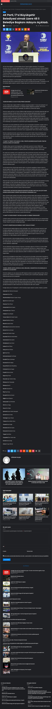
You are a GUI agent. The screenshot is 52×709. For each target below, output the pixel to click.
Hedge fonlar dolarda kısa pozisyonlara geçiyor (22, 658)
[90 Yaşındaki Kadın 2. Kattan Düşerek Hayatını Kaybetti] (10, 512)
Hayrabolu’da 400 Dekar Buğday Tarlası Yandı (24, 517)
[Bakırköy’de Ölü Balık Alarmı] (30, 92)
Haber (9, 9)
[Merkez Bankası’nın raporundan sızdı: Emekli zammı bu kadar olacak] (6, 630)
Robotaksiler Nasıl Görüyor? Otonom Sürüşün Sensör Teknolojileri (26, 608)
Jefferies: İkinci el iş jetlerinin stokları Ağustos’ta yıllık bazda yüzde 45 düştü (20, 643)
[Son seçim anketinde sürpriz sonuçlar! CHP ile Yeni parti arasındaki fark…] (6, 654)
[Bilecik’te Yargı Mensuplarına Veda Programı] (42, 498)
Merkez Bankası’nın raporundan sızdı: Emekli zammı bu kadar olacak (26, 628)
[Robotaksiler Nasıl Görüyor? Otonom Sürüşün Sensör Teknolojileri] (6, 609)
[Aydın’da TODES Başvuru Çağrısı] (6, 583)
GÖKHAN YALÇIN (8, 25)
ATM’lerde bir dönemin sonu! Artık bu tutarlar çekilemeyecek (41, 518)
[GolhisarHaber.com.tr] (26, 4)
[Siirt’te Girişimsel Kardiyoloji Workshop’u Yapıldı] (10, 498)
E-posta (5, 551)
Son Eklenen (26, 565)
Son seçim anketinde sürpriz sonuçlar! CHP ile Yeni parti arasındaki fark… (27, 652)
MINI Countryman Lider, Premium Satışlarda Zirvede (15, 640)
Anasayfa (6, 9)
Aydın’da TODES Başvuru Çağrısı (16, 1)
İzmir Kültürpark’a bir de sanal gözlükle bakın (21, 646)
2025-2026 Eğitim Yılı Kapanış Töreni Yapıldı (21, 669)
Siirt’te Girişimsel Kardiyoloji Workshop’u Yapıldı (9, 503)
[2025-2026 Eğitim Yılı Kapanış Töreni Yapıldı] (6, 671)
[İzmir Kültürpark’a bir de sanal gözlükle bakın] (6, 648)
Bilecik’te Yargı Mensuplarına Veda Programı (41, 503)
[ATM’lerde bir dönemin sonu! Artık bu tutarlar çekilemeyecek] (42, 512)
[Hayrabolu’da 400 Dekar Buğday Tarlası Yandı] (26, 512)
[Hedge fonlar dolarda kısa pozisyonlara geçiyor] (6, 660)
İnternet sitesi (30, 551)
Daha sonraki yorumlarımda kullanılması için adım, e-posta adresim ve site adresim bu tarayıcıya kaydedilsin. (26, 555)
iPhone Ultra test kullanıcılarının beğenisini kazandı (23, 664)
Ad (4, 546)
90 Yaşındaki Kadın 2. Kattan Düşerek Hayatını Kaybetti (9, 517)
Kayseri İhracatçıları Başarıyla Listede (12, 599)
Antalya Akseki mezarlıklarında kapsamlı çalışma (14, 619)
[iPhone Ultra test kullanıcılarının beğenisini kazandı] (6, 665)
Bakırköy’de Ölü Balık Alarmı (41, 90)
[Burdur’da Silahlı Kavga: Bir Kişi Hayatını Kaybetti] (26, 498)
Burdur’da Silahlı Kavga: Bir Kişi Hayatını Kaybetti (25, 503)
